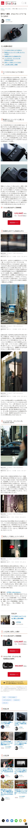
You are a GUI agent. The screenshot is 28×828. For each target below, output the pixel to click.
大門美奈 (8, 20)
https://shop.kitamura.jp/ (10, 688)
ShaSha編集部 (8, 746)
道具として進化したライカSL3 (12, 62)
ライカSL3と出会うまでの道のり (13, 50)
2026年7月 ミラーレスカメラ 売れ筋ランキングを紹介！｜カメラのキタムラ (21, 792)
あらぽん (21, 775)
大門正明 (7, 725)
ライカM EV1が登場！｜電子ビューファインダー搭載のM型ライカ (7, 743)
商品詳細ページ (14, 222)
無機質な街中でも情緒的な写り (12, 56)
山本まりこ (7, 797)
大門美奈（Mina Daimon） (14, 592)
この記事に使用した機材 (11, 64)
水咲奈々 (7, 775)
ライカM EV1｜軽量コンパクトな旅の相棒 (7, 722)
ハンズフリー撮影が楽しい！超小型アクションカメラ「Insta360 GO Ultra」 (7, 771)
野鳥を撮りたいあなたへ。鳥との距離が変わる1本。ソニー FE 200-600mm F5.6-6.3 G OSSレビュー (7, 792)
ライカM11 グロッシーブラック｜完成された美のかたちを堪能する (21, 743)
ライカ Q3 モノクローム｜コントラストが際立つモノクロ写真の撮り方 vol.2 (21, 771)
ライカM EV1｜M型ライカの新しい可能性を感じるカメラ (21, 723)
